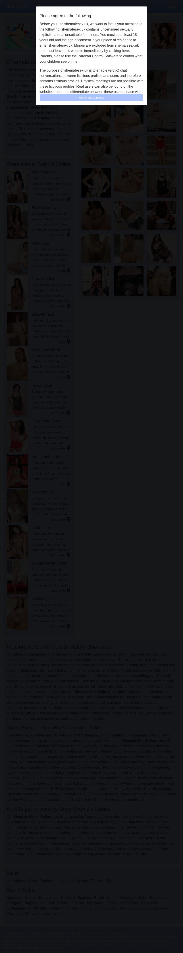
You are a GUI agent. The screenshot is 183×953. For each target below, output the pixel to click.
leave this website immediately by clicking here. (92, 51)
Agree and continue (91, 97)
